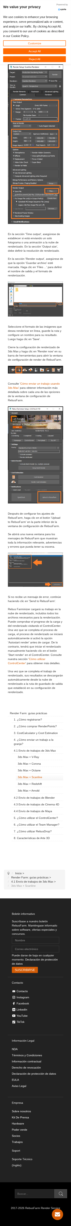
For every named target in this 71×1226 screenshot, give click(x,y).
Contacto (22, 991)
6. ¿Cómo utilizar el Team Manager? (36, 824)
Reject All (34, 59)
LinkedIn (22, 1009)
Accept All (35, 51)
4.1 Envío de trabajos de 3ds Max (35, 750)
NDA (15, 1049)
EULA (15, 1079)
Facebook (23, 1003)
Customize (34, 43)
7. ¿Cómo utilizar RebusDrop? (33, 831)
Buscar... (9, 1193)
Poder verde (19, 1129)
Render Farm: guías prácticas (28, 713)
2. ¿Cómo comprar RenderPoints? (35, 726)
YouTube (22, 1015)
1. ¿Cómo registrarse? (28, 719)
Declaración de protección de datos (34, 1073)
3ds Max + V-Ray (28, 757)
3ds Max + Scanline (30, 777)
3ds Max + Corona (29, 763)
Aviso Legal (19, 1086)
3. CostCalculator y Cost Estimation (36, 733)
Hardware (18, 1123)
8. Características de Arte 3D (32, 838)
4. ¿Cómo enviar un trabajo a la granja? (33, 741)
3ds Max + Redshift (30, 783)
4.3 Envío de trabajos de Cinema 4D (36, 804)
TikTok (20, 1021)
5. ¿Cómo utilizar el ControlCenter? (36, 817)
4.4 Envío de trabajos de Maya (33, 811)
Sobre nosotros (21, 1111)
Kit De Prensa (20, 1117)
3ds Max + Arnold (28, 790)
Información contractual (26, 1061)
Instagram (23, 997)
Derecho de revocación (26, 1067)
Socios (16, 1135)
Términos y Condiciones (27, 1055)
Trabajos (17, 1142)
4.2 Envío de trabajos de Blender (34, 797)
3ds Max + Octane (29, 770)
